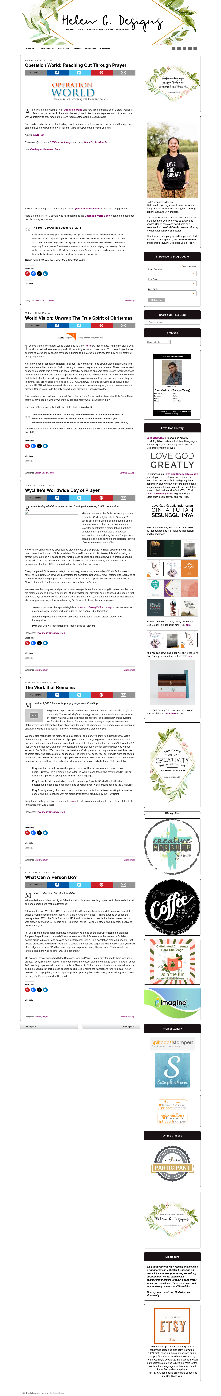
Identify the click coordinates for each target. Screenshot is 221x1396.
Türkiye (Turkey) (181, 390)
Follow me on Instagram (184, 48)
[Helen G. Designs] (110, 22)
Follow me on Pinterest (179, 48)
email (179, 411)
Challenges (105, 48)
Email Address (171, 269)
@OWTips (38, 135)
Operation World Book (97, 215)
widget (176, 414)
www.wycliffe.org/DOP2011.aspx (95, 607)
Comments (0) (129, 300)
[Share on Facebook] (58, 73)
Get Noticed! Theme (57, 1393)
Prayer (51, 300)
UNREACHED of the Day (172, 356)
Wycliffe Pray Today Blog (51, 633)
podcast (168, 414)
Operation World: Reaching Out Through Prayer (75, 65)
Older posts (29, 1027)
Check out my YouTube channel (190, 48)
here (88, 345)
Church (38, 300)
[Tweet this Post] (80, 73)
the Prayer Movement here (45, 149)
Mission (45, 300)
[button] (155, 549)
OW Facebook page (60, 142)
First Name (171, 279)
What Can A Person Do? (51, 877)
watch (73, 801)
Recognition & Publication (85, 48)
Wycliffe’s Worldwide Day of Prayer (62, 490)
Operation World (73, 109)
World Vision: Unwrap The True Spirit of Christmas (79, 318)
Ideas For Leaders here (97, 142)
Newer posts (131, 1027)
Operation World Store (86, 208)
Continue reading (127, 472)
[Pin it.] (102, 73)
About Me (30, 48)
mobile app (186, 411)
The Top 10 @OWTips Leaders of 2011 (56, 228)
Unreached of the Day (165, 411)
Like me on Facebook (173, 48)
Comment (36, 325)
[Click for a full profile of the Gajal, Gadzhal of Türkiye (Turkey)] (172, 384)
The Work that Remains (50, 687)
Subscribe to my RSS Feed (195, 48)
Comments (36, 72)
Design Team (63, 48)
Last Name (171, 289)
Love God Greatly (46, 48)
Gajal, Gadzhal (162, 390)
